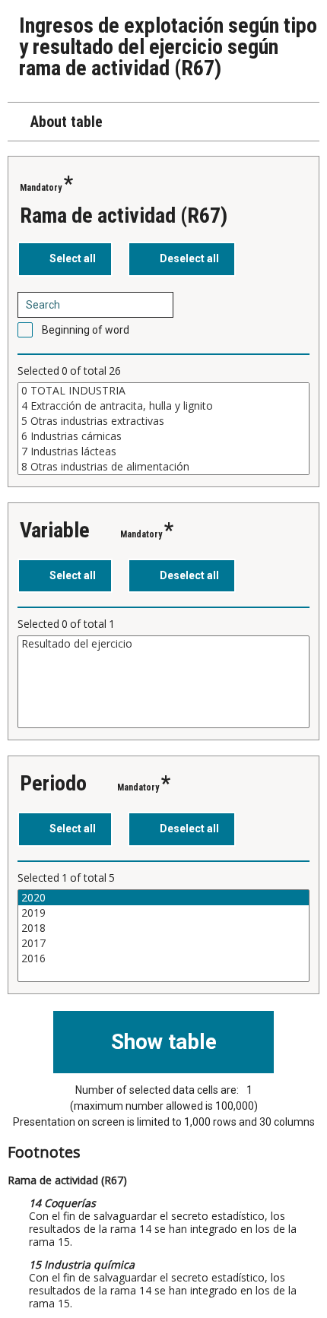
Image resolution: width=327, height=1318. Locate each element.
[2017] (163, 943)
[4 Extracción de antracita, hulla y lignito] (163, 405)
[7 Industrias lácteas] (163, 451)
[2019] (163, 912)
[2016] (163, 958)
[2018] (163, 928)
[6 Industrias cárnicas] (163, 436)
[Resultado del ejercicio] (163, 643)
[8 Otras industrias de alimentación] (163, 466)
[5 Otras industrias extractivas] (163, 421)
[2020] (163, 897)
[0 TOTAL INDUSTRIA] (163, 390)
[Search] (156, 305)
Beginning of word (85, 330)
